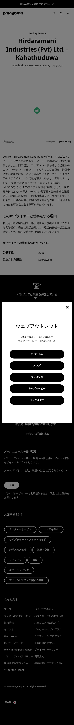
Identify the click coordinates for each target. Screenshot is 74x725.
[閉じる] (67, 307)
